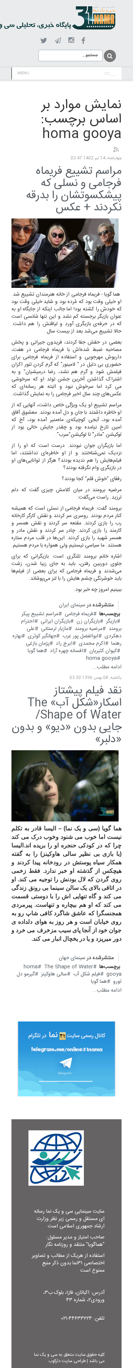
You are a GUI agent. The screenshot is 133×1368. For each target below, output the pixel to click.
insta (71, 40)
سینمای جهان (72, 958)
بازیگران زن (88, 621)
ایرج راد (64, 643)
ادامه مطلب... (107, 667)
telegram (58, 40)
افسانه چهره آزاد (66, 651)
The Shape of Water (68, 966)
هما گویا (36, 651)
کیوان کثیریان (103, 651)
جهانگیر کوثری (42, 636)
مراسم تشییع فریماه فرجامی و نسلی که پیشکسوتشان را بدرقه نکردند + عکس (74, 189)
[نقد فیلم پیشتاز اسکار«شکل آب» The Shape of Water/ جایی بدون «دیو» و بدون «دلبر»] (65, 786)
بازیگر (111, 621)
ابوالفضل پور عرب (80, 636)
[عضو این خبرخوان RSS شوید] (116, 150)
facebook (83, 41)
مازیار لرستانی (54, 628)
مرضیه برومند (88, 628)
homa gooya (101, 658)
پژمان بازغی (38, 643)
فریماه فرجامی (79, 614)
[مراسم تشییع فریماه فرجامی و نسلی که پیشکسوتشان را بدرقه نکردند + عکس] (65, 253)
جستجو (109, 56)
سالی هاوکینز (54, 974)
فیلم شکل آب (86, 974)
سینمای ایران (72, 605)
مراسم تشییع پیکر (39, 614)
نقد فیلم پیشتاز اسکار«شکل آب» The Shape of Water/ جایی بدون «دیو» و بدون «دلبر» (67, 715)
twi (43, 40)
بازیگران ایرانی (55, 621)
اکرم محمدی (92, 643)
